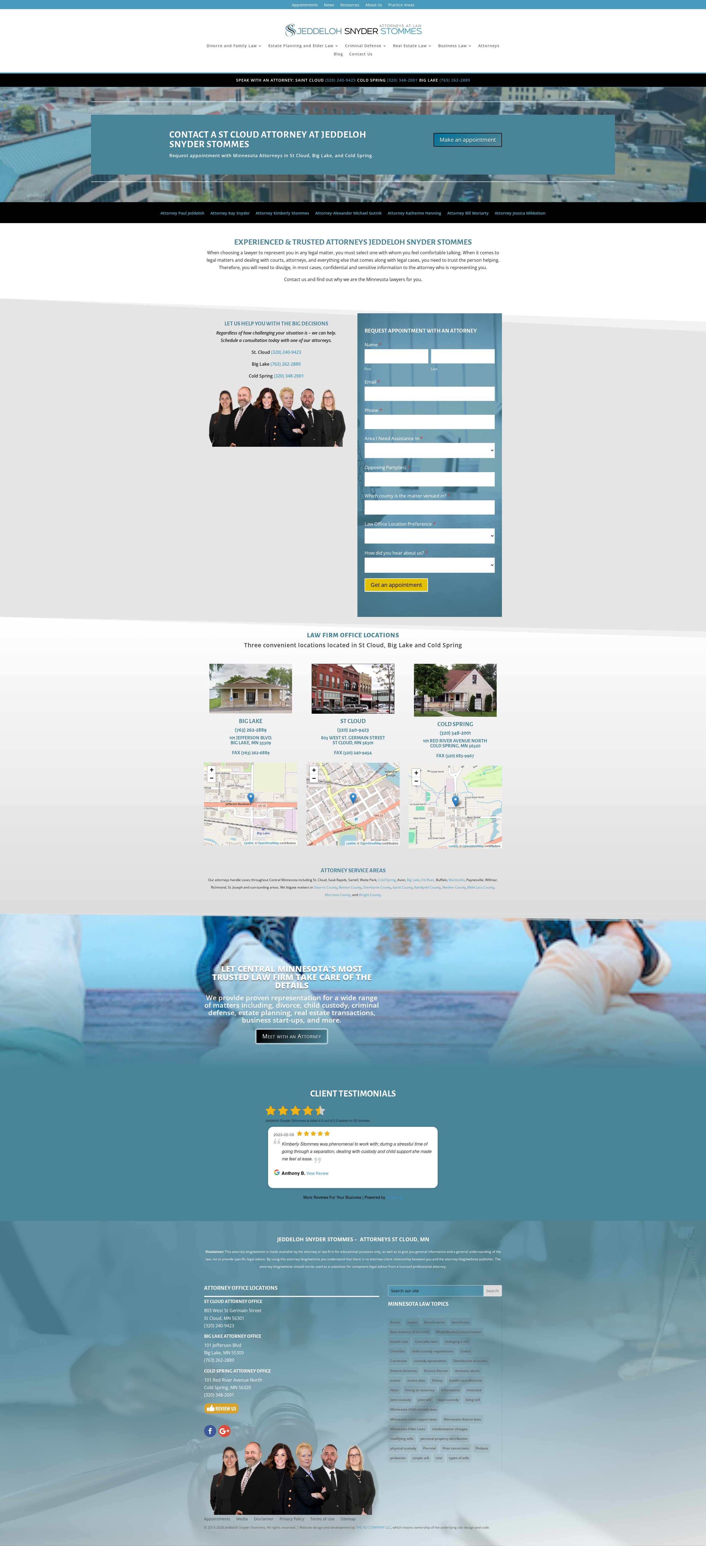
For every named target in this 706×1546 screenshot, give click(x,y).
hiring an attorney (419, 1390)
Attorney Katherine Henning (414, 213)
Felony (437, 1380)
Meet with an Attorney (291, 1036)
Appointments (305, 5)
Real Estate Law (410, 46)
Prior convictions (456, 1448)
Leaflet (248, 843)
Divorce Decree (436, 1370)
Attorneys (488, 46)
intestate (474, 1390)
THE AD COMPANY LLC (373, 1527)
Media (242, 1519)
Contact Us (361, 54)
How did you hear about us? (396, 553)
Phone (373, 410)
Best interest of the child (409, 1332)
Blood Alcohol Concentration (459, 1332)
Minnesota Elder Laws (407, 1429)
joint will (424, 1399)
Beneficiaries (434, 1322)
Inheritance (450, 1390)
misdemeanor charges (449, 1429)
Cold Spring (387, 880)
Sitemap (348, 1519)
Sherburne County (377, 887)
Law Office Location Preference (400, 524)
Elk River (427, 880)
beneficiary (460, 1322)
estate (395, 1380)
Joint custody (400, 1399)
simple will (421, 1458)
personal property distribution (444, 1438)
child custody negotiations (432, 1351)
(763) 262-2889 (455, 80)
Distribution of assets (470, 1360)
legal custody (448, 1399)
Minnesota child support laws (413, 1419)
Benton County (350, 887)
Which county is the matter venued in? (407, 496)
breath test (399, 1341)
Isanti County (403, 887)
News (329, 5)
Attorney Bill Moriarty (468, 213)
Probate (482, 1448)
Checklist (397, 1351)
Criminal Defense (363, 46)
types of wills (459, 1458)
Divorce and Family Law (232, 46)
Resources (349, 5)
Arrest (395, 1322)
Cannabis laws (426, 1341)
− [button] (211, 778)
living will (473, 1399)
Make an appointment (468, 139)
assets (412, 1322)
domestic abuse (467, 1370)
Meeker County (454, 887)
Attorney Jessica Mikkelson (520, 213)
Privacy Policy (292, 1519)
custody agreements (430, 1360)
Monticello (457, 880)
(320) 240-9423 (340, 80)
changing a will (457, 1341)
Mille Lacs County (480, 887)
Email (372, 382)
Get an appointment (396, 585)
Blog (338, 54)
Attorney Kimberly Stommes (282, 213)
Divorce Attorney (403, 1370)
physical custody (403, 1448)
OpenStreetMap (268, 843)
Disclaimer (264, 1519)
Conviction (398, 1360)
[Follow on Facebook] (210, 1431)
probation (398, 1458)
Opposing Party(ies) (387, 467)
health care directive (465, 1380)
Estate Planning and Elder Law (300, 46)
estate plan (416, 1380)
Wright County (370, 894)
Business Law (452, 46)
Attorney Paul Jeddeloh (182, 213)
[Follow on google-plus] (224, 1431)
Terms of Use (322, 1519)
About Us (373, 5)
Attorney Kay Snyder (230, 213)
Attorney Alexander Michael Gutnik (348, 213)
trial (439, 1458)
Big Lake (413, 880)
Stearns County (325, 887)
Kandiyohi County (427, 887)
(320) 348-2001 (402, 80)
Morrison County (338, 894)
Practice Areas (401, 5)
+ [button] (211, 769)
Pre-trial (429, 1448)
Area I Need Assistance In (394, 438)
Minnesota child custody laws (413, 1409)
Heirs (394, 1390)
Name (373, 344)
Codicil (465, 1351)
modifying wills (401, 1438)
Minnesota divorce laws (462, 1419)
